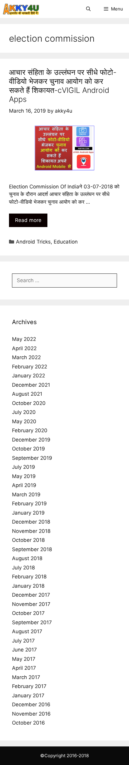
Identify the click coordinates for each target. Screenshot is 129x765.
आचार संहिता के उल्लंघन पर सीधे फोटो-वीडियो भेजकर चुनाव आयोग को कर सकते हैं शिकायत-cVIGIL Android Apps (62, 86)
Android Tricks (33, 242)
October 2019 (28, 449)
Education (66, 242)
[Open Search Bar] (88, 9)
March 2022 (26, 357)
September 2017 (32, 622)
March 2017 (26, 677)
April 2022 (24, 348)
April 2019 (24, 485)
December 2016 (31, 704)
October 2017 (28, 613)
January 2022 (28, 376)
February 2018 (29, 577)
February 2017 (29, 686)
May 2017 (23, 659)
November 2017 (31, 604)
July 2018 (23, 568)
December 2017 (31, 595)
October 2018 (28, 540)
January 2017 (28, 696)
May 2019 (24, 476)
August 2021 (27, 394)
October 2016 (28, 723)
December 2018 (31, 522)
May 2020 (24, 421)
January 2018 (28, 586)
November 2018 (31, 531)
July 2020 (24, 412)
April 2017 (24, 668)
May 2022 (24, 339)
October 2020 (29, 403)
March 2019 (26, 495)
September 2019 (32, 458)
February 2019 (29, 504)
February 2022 (29, 367)
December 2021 (31, 385)
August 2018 (27, 558)
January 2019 (28, 513)
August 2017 (27, 631)
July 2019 (23, 467)
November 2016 (31, 714)
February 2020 (29, 430)
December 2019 (31, 440)
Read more (28, 220)
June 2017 (24, 650)
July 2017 (23, 641)
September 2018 (32, 549)
